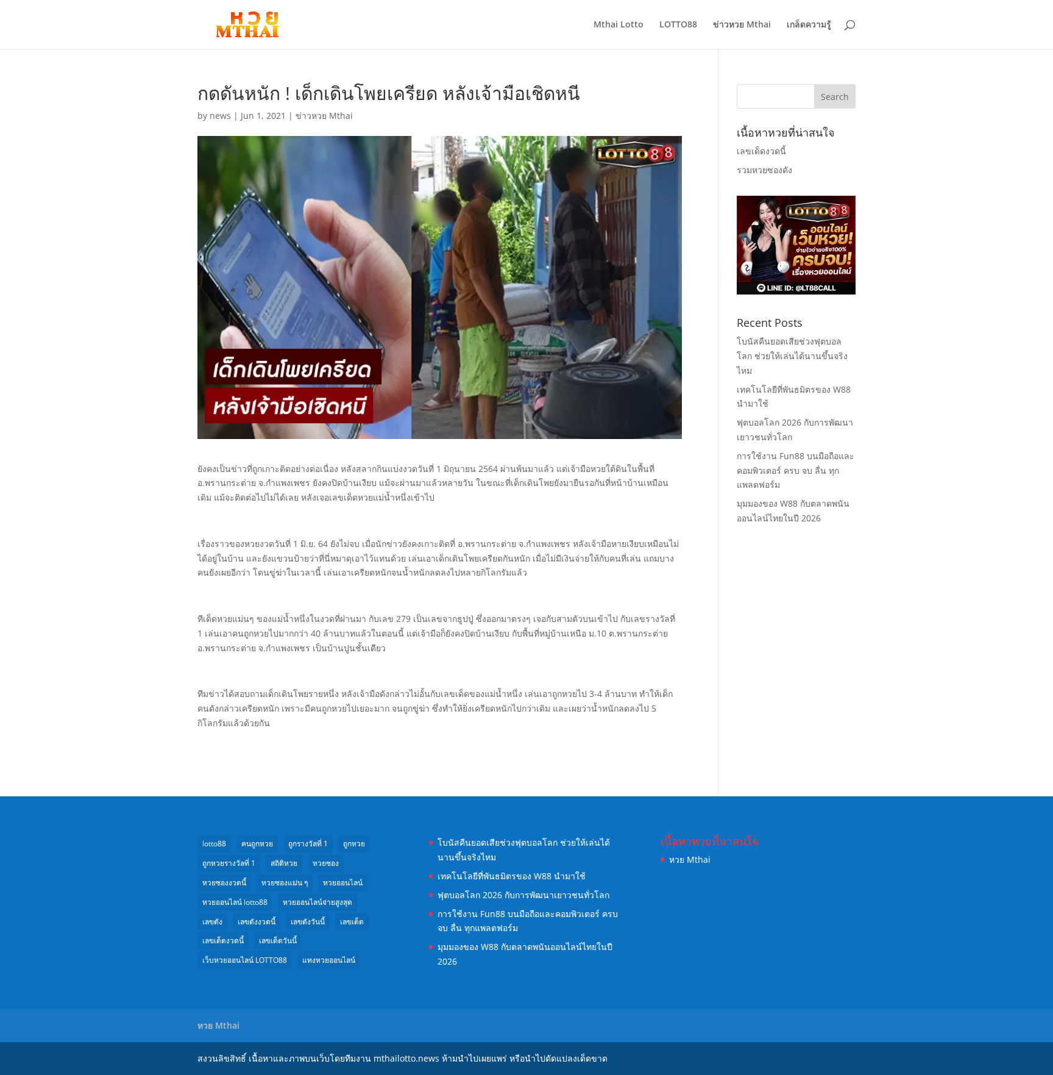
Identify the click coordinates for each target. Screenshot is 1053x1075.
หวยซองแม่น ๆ (284, 882)
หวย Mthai (690, 859)
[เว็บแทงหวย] (796, 291)
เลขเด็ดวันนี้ (278, 940)
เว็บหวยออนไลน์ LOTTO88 (244, 960)
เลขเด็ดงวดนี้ (761, 151)
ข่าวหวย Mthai (742, 25)
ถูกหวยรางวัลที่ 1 (228, 863)
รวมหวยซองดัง (764, 170)
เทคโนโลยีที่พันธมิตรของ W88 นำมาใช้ (512, 876)
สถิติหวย (284, 863)
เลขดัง (212, 921)
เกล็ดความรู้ (809, 25)
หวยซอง (326, 863)
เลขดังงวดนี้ (256, 921)
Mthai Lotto (619, 25)
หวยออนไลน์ (343, 882)
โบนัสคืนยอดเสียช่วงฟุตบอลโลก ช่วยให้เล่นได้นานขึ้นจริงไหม (792, 355)
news (220, 115)
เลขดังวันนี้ (308, 921)
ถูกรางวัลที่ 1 (308, 843)
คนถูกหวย (257, 843)
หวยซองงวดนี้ (224, 882)
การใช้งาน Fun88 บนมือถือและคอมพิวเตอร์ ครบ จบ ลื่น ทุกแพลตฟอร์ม (795, 470)
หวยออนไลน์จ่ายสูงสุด (317, 902)
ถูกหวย (354, 843)
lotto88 (214, 843)
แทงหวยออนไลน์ (328, 960)
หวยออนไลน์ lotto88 (235, 902)
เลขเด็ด (352, 921)
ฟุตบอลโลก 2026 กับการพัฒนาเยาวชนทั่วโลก (523, 895)
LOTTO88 (678, 25)
